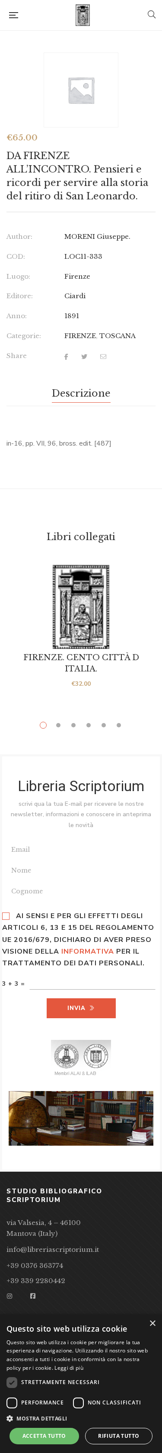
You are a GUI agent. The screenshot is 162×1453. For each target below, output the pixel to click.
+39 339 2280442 (35, 1281)
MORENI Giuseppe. (97, 236)
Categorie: (23, 336)
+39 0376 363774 (34, 1265)
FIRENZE (80, 336)
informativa (87, 951)
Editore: (19, 296)
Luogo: (18, 276)
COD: (15, 256)
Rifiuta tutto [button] (118, 1436)
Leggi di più (68, 1368)
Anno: (16, 316)
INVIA (76, 1008)
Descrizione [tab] (81, 393)
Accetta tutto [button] (44, 1436)
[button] (81, 1418)
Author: (19, 236)
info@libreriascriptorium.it (52, 1249)
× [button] (152, 1323)
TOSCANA (117, 336)
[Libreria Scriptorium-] (83, 15)
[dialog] (81, 1383)
